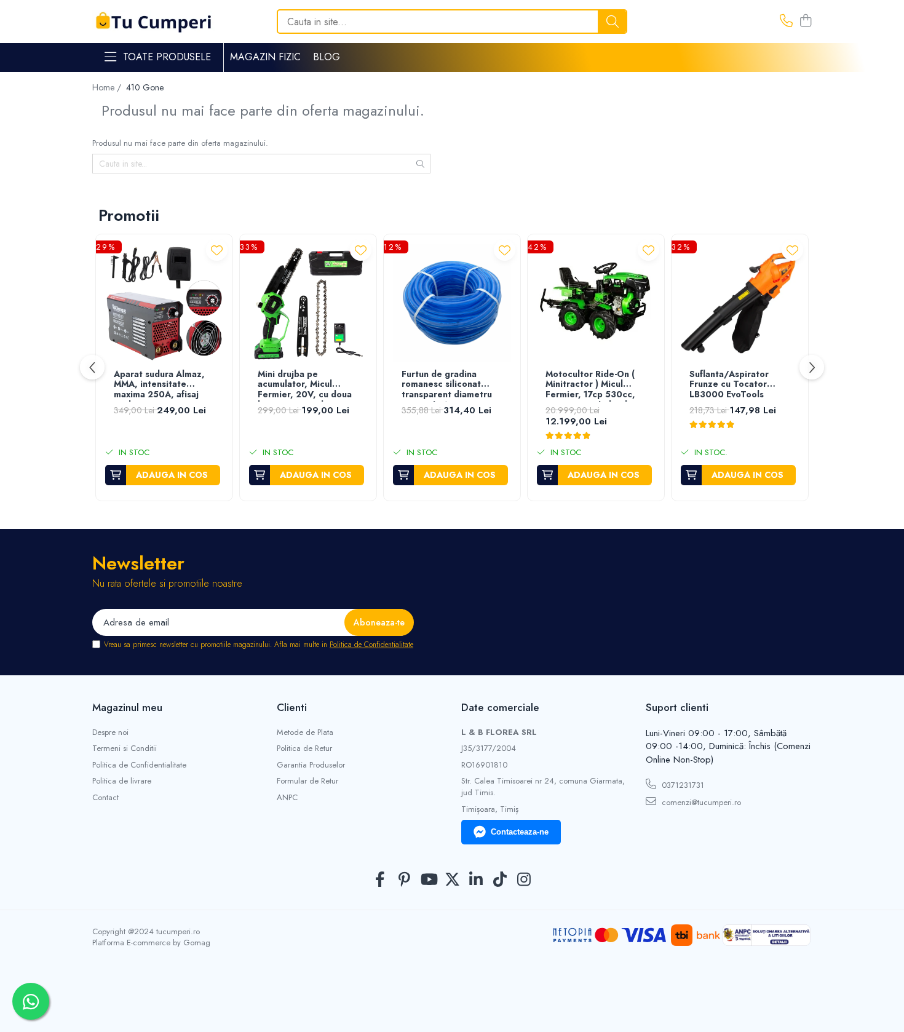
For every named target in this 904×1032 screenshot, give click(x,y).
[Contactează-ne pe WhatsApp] (30, 1001)
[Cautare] (612, 21)
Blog (326, 57)
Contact (105, 797)
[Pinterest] (404, 880)
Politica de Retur (304, 748)
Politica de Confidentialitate (371, 644)
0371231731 (681, 785)
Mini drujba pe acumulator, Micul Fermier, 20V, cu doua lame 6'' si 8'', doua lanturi (305, 385)
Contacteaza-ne (520, 831)
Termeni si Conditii (124, 748)
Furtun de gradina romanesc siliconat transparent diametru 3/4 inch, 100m (447, 385)
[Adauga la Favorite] (217, 250)
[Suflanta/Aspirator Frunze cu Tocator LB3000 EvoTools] (740, 303)
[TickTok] (500, 880)
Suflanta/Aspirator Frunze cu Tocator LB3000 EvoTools (729, 385)
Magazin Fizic (265, 57)
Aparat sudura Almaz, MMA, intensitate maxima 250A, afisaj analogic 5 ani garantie (162, 385)
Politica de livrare (121, 781)
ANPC (287, 797)
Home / (108, 87)
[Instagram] (524, 880)
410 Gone (145, 87)
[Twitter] (452, 880)
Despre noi (110, 732)
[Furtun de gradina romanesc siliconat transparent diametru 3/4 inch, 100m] (452, 303)
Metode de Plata (305, 732)
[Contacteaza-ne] (786, 21)
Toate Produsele (167, 57)
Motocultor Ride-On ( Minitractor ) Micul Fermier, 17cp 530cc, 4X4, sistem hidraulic (590, 385)
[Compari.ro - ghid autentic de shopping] (452, 1003)
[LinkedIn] (476, 880)
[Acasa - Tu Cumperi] (153, 21)
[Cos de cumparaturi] (805, 21)
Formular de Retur (307, 781)
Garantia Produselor (311, 765)
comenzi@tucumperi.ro (700, 802)
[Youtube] (428, 880)
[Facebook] (380, 880)
